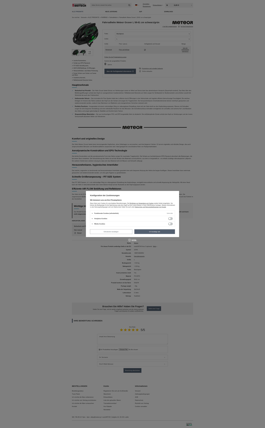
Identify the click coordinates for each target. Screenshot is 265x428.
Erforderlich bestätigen (111, 231)
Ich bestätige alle (154, 231)
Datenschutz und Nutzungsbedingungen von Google (150, 207)
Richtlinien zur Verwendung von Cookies (142, 203)
